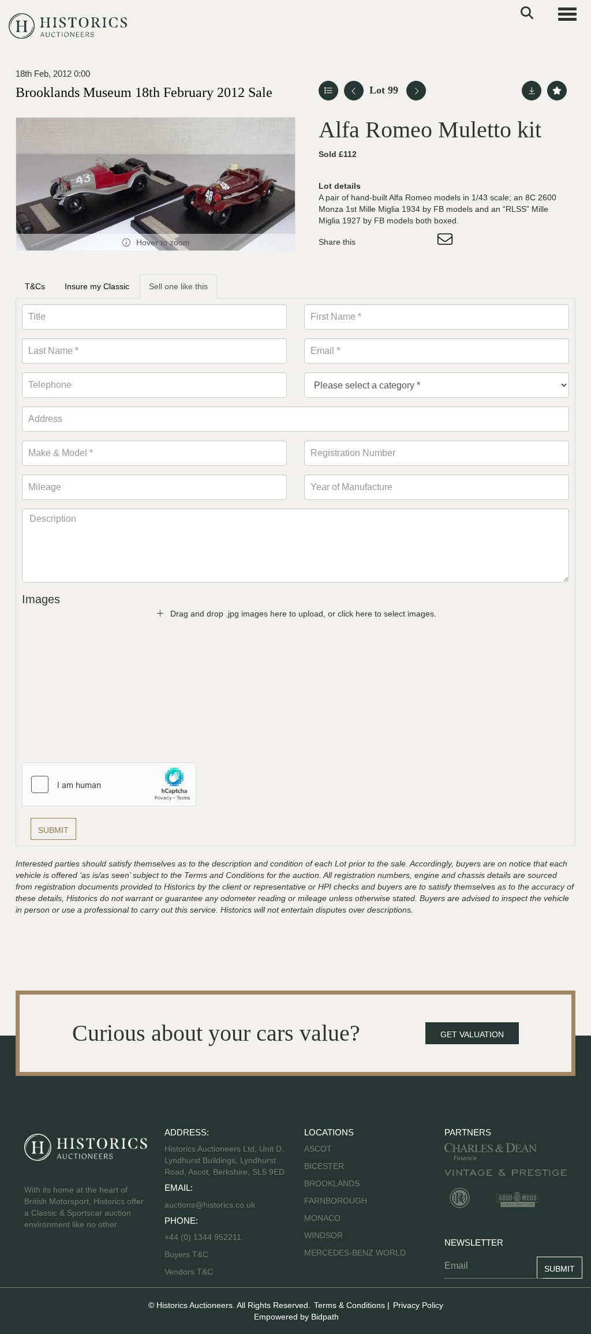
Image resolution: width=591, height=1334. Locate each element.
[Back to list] (328, 90)
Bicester (324, 1166)
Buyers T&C (186, 1254)
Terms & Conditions (349, 1305)
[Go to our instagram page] (422, 241)
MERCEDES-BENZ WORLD (355, 1252)
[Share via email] (447, 241)
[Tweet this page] (399, 241)
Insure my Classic (97, 286)
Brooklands (332, 1183)
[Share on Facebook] (375, 241)
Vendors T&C (189, 1271)
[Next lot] (416, 90)
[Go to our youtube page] (83, 1261)
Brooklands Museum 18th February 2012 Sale (144, 92)
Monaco (322, 1218)
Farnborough (335, 1200)
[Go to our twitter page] (59, 1261)
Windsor (323, 1235)
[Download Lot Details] (531, 90)
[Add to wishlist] (557, 90)
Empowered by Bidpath (296, 1316)
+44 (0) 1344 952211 (202, 1237)
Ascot (318, 1148)
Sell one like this (178, 286)
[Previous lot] (354, 90)
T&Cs (35, 286)
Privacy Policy (418, 1305)
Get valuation (472, 1034)
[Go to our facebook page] (35, 1261)
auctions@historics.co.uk (209, 1204)
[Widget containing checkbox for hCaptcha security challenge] (109, 784)
